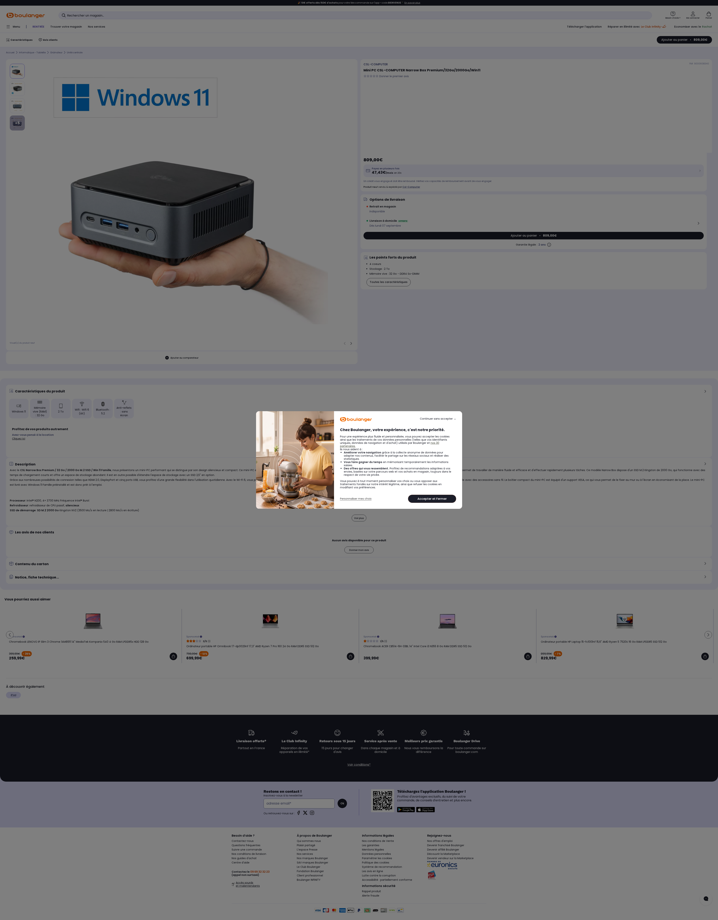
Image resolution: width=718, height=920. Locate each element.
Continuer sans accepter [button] (438, 418)
